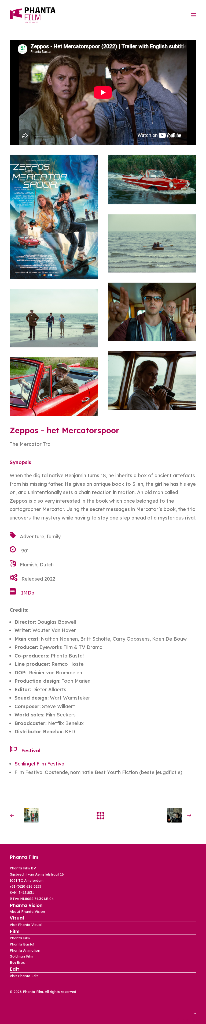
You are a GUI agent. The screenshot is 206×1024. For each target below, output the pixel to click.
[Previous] (47, 815)
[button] (193, 15)
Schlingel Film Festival (39, 764)
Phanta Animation (25, 950)
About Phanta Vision (27, 911)
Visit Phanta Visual (26, 924)
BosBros (17, 962)
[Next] (159, 815)
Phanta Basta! (22, 944)
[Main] (103, 815)
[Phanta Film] (33, 15)
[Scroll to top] (195, 1013)
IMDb (27, 593)
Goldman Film (21, 956)
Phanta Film (20, 938)
